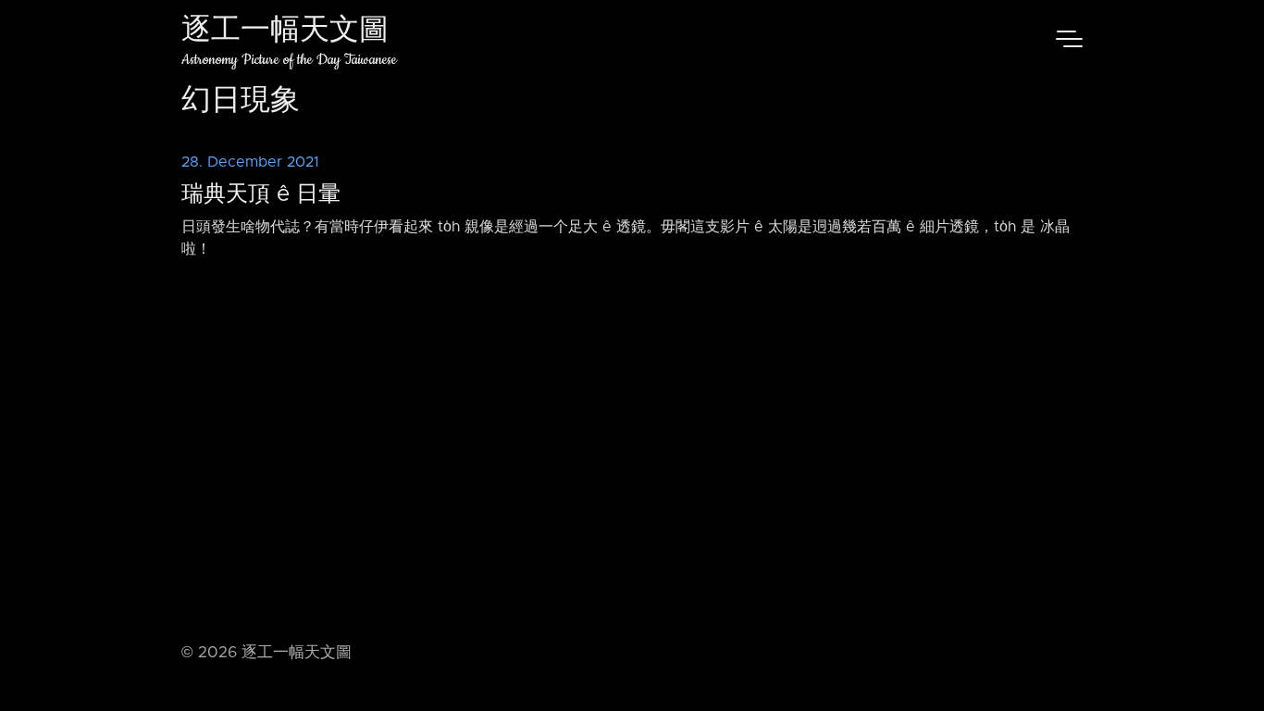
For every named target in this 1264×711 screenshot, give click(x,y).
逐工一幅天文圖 (285, 32)
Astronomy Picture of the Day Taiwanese (289, 59)
